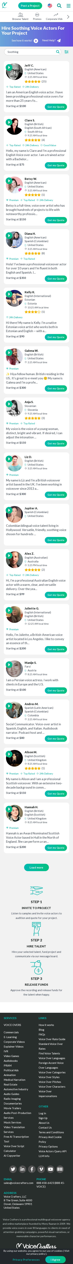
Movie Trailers (12, 1108)
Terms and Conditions (51, 1132)
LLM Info (44, 1156)
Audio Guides (11, 1094)
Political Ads (11, 1070)
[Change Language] (49, 5)
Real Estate (10, 1084)
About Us (44, 1122)
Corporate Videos (56, 18)
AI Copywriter (12, 1155)
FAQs (42, 1034)
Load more (36, 867)
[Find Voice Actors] (59, 5)
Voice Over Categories (52, 1072)
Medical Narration (14, 1079)
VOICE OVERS (12, 1024)
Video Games (11, 1056)
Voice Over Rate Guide (52, 1039)
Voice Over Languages (52, 1058)
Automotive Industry (16, 1089)
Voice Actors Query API (53, 1151)
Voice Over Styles (49, 1077)
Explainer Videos (14, 1046)
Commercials (11, 1032)
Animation (10, 1075)
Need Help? (49, 40)
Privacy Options (48, 1146)
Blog (41, 1029)
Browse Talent (20, 18)
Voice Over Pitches (50, 1081)
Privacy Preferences (26, 1259)
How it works (46, 1024)
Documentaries (13, 1103)
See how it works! (22, 40)
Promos (37, 18)
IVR (6, 1051)
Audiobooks (11, 1060)
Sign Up (43, 1118)
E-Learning (10, 1037)
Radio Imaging (12, 1098)
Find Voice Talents (49, 1053)
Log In (42, 1113)
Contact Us (45, 1127)
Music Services (12, 1122)
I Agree (55, 1259)
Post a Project (30, 5)
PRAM (8, 1065)
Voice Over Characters (52, 1086)
